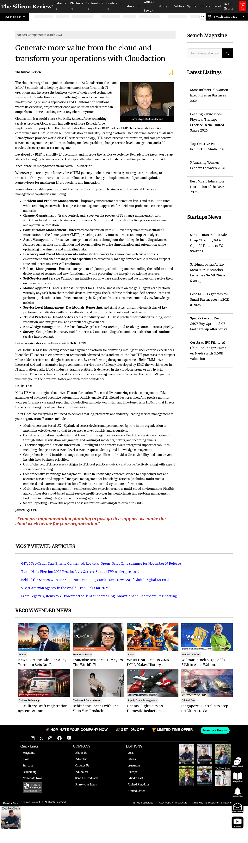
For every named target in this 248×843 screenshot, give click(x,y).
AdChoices (81, 772)
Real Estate (228, 6)
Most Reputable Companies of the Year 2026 (205, 775)
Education (132, 6)
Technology (94, 3)
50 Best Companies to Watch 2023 (39, 35)
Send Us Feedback (86, 778)
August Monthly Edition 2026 (186, 749)
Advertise (81, 759)
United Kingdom (138, 784)
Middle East (135, 778)
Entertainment (210, 6)
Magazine (29, 752)
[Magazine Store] (11, 817)
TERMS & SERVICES (143, 802)
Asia (131, 752)
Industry (60, 3)
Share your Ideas (86, 784)
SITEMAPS (226, 802)
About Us (81, 752)
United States (136, 791)
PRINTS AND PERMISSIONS (205, 802)
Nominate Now (32, 778)
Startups (28, 765)
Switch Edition (13, 17)
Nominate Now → (206, 730)
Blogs (26, 759)
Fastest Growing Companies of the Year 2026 (223, 753)
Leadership (114, 3)
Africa (132, 759)
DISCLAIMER (181, 802)
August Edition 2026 (204, 747)
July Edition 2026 (186, 769)
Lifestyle (164, 6)
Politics (178, 6)
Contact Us (82, 765)
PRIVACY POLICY (164, 802)
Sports (191, 6)
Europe (132, 772)
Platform (76, 3)
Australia (134, 765)
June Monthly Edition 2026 (223, 771)
